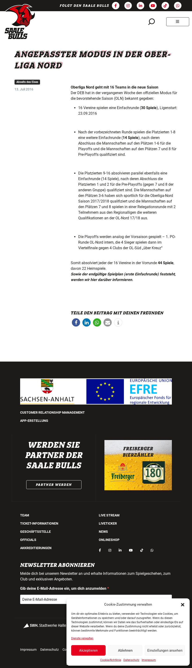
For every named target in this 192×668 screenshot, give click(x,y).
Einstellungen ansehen (164, 650)
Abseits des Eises (27, 82)
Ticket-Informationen (39, 523)
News (103, 531)
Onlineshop (109, 540)
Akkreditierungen (36, 548)
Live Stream (109, 515)
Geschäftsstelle (35, 531)
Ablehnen (125, 650)
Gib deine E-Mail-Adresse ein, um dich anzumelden (63, 588)
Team (24, 515)
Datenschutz (131, 660)
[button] (182, 604)
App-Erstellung (34, 421)
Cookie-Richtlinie (110, 660)
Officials (28, 540)
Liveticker (108, 523)
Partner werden (54, 485)
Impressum (149, 660)
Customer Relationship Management (52, 412)
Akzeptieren (88, 650)
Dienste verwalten (82, 638)
